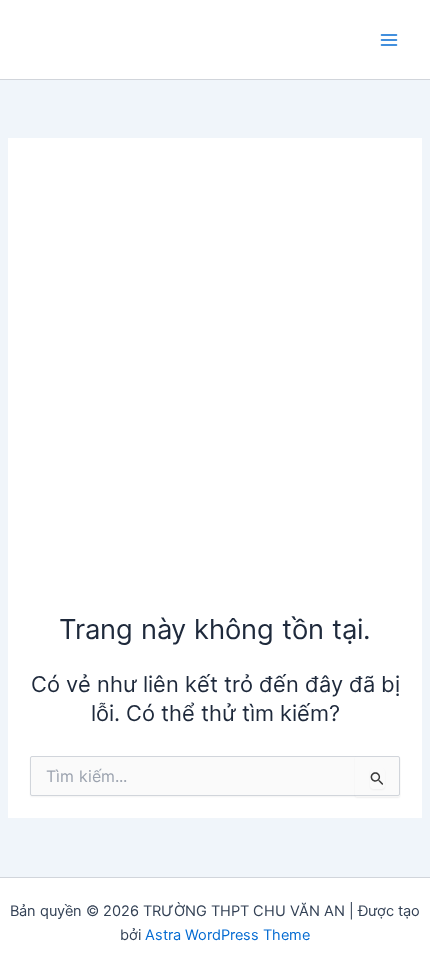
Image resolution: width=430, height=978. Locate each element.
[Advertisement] (215, 385)
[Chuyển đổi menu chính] (389, 40)
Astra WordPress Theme (227, 935)
